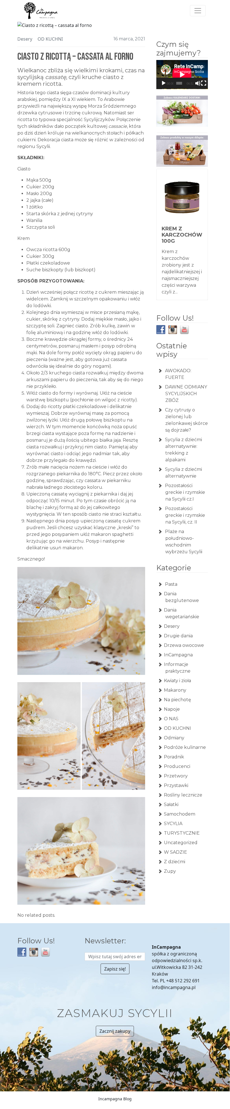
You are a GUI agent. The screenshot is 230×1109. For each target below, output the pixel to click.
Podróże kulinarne (185, 747)
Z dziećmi (174, 861)
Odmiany (174, 737)
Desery (24, 39)
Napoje (172, 709)
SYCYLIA (173, 823)
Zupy (170, 871)
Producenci (177, 766)
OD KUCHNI (50, 39)
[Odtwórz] (163, 83)
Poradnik (174, 757)
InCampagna (178, 654)
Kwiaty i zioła (177, 680)
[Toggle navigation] (198, 10)
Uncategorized (181, 842)
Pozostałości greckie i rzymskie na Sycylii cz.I (185, 492)
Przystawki (176, 785)
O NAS (171, 718)
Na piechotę (177, 699)
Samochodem (179, 814)
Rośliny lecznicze (183, 795)
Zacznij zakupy (114, 1031)
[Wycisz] (198, 83)
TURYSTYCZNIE (182, 833)
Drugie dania (178, 635)
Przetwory (176, 776)
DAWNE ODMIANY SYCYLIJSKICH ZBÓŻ (186, 393)
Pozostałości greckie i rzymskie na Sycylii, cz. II (185, 515)
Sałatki (171, 804)
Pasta (170, 584)
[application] (182, 74)
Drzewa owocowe (184, 645)
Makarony (175, 690)
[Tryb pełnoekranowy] (203, 83)
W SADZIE (175, 852)
